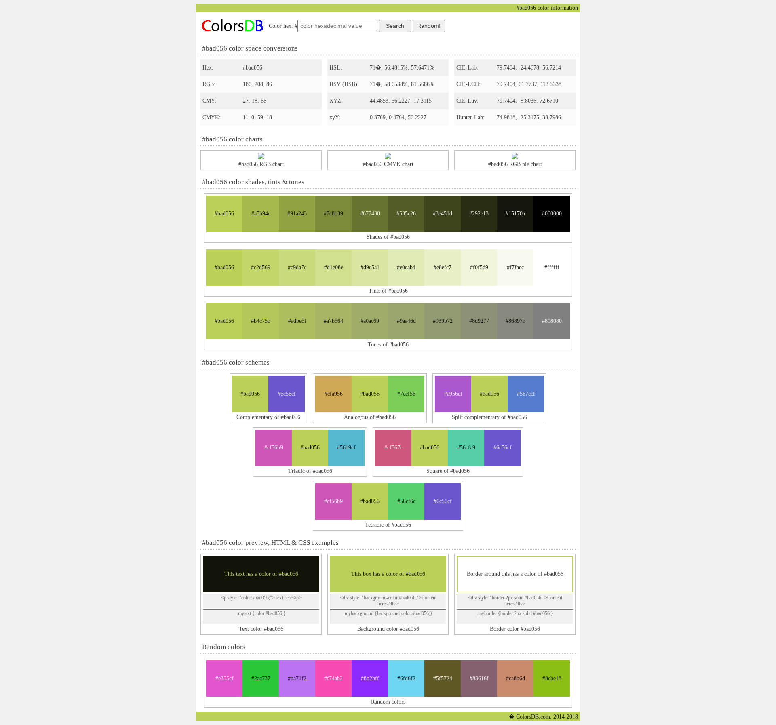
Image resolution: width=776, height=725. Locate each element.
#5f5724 (442, 678)
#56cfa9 (466, 448)
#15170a (515, 214)
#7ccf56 (406, 394)
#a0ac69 (370, 321)
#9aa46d (406, 321)
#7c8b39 (333, 214)
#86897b (515, 321)
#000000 (552, 214)
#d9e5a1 (370, 267)
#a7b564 (333, 321)
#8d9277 (479, 321)
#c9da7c (297, 267)
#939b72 (443, 321)
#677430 (370, 214)
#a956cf (453, 394)
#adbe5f (297, 321)
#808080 (552, 321)
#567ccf (526, 394)
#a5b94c (260, 214)
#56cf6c (406, 501)
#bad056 (224, 214)
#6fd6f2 (406, 678)
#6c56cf (287, 394)
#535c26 (406, 214)
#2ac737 (260, 678)
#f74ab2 (333, 678)
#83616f (479, 678)
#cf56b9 (273, 448)
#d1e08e (333, 267)
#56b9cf (346, 448)
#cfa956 (334, 394)
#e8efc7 (442, 267)
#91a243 (297, 214)
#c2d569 (260, 267)
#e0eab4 (406, 267)
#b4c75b (260, 321)
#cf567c (393, 448)
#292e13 (479, 214)
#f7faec (515, 267)
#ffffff (551, 267)
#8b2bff (370, 678)
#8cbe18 (551, 678)
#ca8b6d (515, 678)
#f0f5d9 (479, 267)
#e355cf (224, 678)
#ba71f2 (297, 678)
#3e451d (442, 214)
